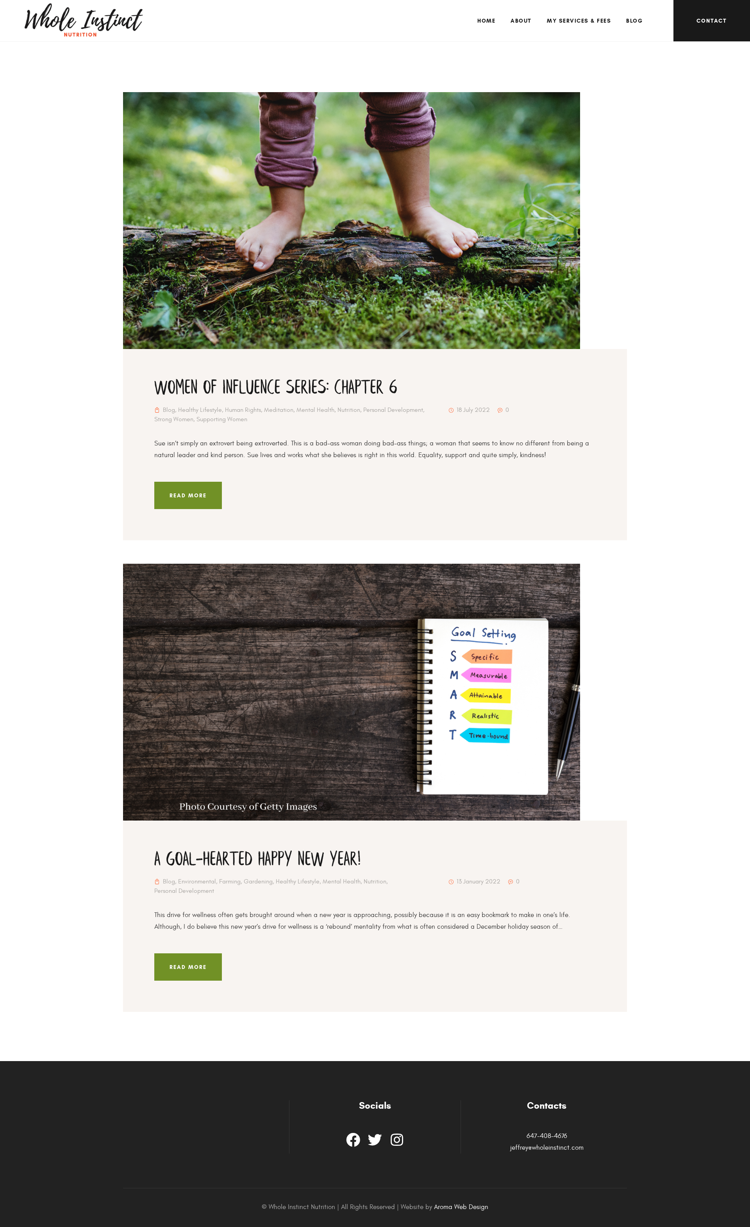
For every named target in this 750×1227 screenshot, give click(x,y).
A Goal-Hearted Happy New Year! (257, 859)
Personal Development (393, 409)
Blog (169, 409)
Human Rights (243, 409)
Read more (188, 495)
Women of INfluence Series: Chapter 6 (275, 388)
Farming (230, 881)
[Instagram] (397, 1140)
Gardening (258, 881)
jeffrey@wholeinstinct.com (547, 1148)
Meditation (278, 409)
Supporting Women (221, 419)
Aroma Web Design (461, 1207)
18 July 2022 (473, 409)
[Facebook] (353, 1140)
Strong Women (173, 419)
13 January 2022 (478, 881)
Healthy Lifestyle (200, 409)
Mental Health (315, 409)
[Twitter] (375, 1140)
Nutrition (349, 409)
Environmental (197, 881)
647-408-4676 (547, 1136)
